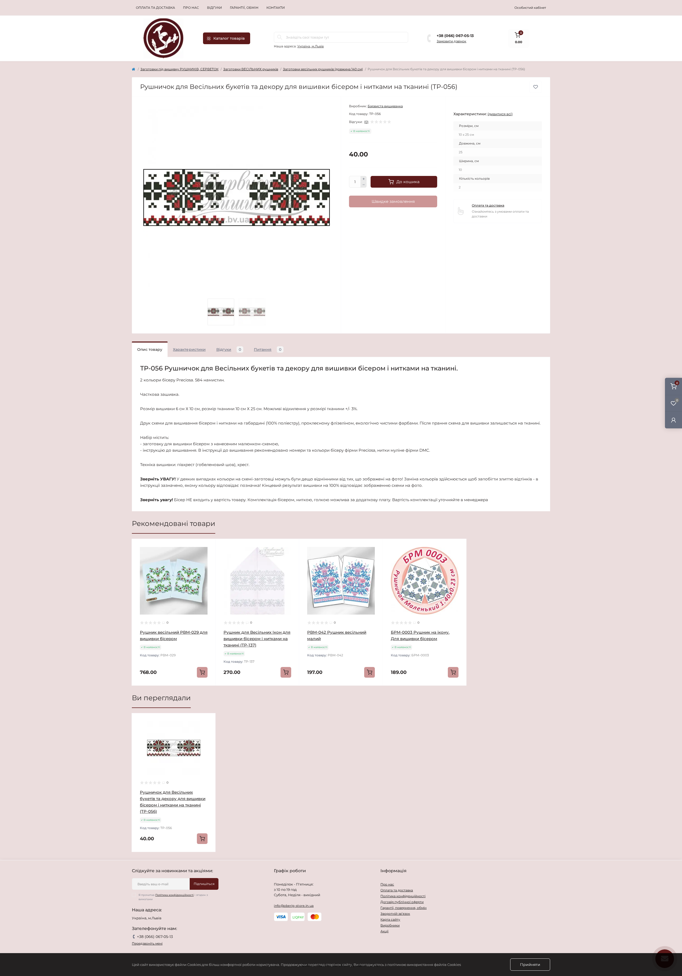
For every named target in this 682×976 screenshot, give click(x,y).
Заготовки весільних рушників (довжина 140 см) (323, 69)
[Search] (280, 37)
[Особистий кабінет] (673, 419)
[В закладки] (535, 87)
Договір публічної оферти (402, 902)
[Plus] (364, 179)
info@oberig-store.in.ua (294, 906)
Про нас (191, 8)
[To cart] (202, 672)
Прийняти (530, 964)
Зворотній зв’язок (395, 914)
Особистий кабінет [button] (530, 8)
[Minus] (364, 185)
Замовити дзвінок (451, 41)
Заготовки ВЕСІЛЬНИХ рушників (250, 69)
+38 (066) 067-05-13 (455, 35)
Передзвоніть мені (147, 943)
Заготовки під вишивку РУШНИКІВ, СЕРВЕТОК (179, 69)
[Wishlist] (208, 557)
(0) (366, 122)
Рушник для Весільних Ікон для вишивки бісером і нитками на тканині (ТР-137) (257, 639)
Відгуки (214, 8)
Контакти (275, 8)
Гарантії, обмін (244, 8)
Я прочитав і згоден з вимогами (173, 897)
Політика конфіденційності (174, 895)
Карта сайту (390, 919)
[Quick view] (208, 547)
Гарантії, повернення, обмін (403, 908)
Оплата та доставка (155, 8)
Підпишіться (204, 884)
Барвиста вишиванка (385, 106)
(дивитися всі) (500, 114)
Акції (384, 931)
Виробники (390, 925)
